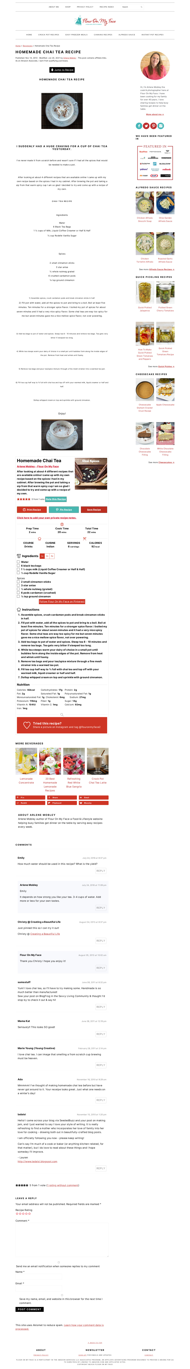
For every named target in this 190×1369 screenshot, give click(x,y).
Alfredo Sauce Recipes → (161, 269)
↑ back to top (95, 1343)
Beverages (27, 46)
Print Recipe (33, 509)
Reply (101, 870)
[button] (18, 499)
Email (20, 1283)
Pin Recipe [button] (65, 509)
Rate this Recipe (56, 499)
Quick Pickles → (166, 366)
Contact (149, 1355)
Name (20, 1271)
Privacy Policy (41, 1355)
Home (18, 46)
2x (47, 556)
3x (52, 556)
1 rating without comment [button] (62, 1185)
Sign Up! (83, 1355)
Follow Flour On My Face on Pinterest (62, 601)
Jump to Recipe (63, 69)
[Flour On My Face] (95, 28)
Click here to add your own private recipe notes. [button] (47, 517)
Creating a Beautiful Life (45, 933)
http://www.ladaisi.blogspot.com (37, 1161)
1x (42, 556)
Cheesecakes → (166, 462)
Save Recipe (94, 509)
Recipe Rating (24, 1210)
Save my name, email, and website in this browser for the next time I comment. (60, 1301)
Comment (22, 1220)
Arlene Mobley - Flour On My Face (38, 466)
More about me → (155, 114)
